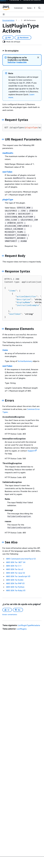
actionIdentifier (26, 296)
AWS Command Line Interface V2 (21, 558)
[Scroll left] (12, 8)
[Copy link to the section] (2, 120)
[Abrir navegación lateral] (3, 14)
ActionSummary (25, 361)
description (23, 299)
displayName (23, 302)
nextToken (7, 172)
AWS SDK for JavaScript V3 (18, 576)
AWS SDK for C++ (14, 566)
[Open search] (39, 7)
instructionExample (28, 305)
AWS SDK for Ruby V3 (15, 590)
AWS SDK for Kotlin (14, 580)
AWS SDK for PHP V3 (15, 583)
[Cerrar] (38, 57)
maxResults (7, 153)
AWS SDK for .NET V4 (15, 562)
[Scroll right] (34, 8)
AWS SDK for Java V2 (15, 573)
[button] (10, 50)
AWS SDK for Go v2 (14, 569)
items (12, 291)
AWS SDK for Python (15, 587)
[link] (30, 20)
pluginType (7, 199)
